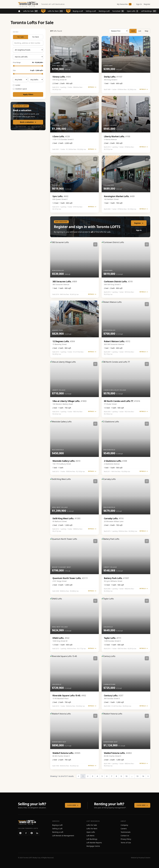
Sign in (139, 230)
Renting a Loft (104, 11)
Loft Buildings (148, 11)
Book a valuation (28, 122)
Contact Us (125, 835)
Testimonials (125, 832)
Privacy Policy (126, 839)
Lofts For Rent (55, 11)
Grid (133, 31)
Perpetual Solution (144, 858)
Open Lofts (132, 11)
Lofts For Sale (30, 11)
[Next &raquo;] (148, 776)
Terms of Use (126, 842)
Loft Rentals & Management (63, 835)
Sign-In (139, 4)
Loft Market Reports (94, 842)
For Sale (20, 37)
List (139, 31)
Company (124, 825)
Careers (124, 828)
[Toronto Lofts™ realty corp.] (28, 4)
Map (146, 31)
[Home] (19, 11)
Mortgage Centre (93, 846)
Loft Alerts (90, 835)
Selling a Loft (91, 11)
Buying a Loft (78, 11)
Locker (17, 85)
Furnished (117, 11)
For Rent (35, 37)
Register (147, 4)
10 (126, 776)
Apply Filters (28, 94)
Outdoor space (21, 89)
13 (137, 776)
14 (143, 776)
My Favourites (124, 4)
